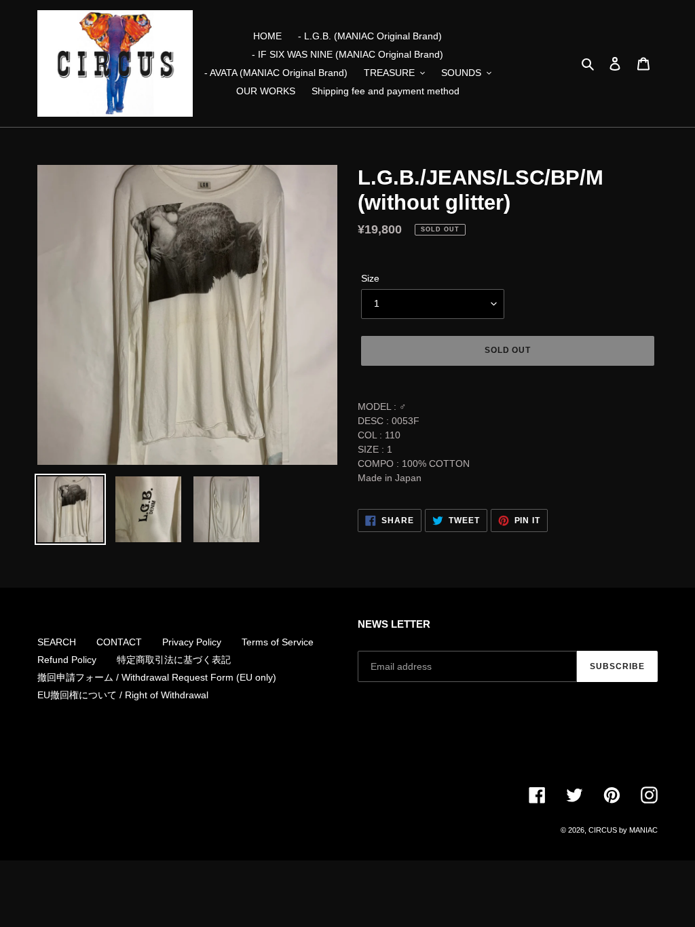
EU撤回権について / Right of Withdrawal (122, 694)
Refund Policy (66, 659)
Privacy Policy (191, 642)
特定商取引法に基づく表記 (174, 659)
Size (370, 278)
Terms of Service (278, 642)
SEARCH (56, 642)
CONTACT (119, 642)
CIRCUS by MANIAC (623, 830)
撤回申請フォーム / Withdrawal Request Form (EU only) (156, 677)
